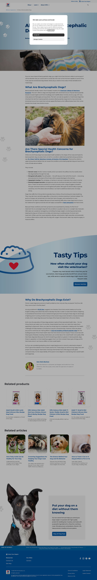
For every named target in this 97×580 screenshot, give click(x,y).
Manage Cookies (37, 39)
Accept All (36, 35)
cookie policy (51, 30)
